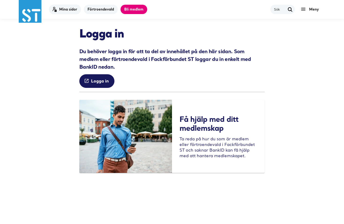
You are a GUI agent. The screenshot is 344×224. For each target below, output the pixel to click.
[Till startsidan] (30, 11)
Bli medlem (133, 9)
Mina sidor (68, 9)
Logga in (100, 81)
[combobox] (279, 9)
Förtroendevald (101, 9)
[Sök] (290, 9)
